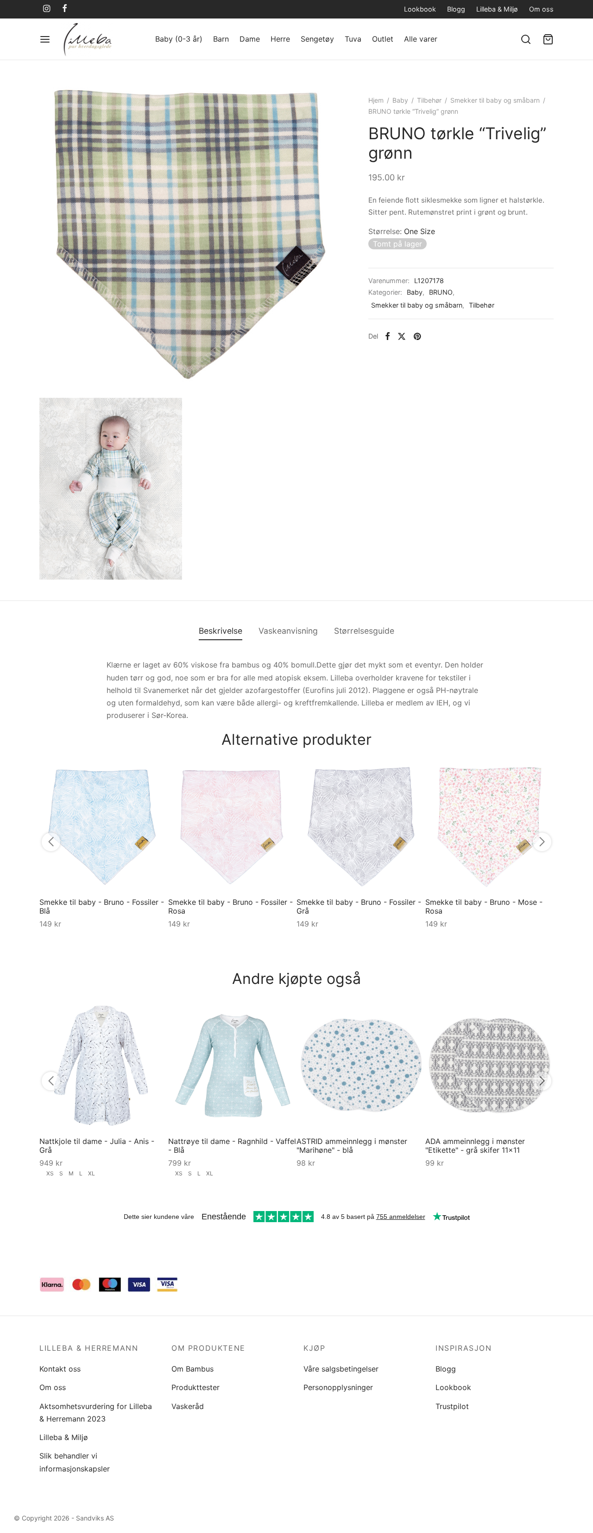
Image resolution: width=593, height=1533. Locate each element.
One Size (419, 230)
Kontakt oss (60, 1368)
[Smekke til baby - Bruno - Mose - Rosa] (489, 826)
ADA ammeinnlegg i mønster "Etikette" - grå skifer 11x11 (475, 1145)
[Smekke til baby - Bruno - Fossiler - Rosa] (232, 826)
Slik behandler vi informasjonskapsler (74, 1462)
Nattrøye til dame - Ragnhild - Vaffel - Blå (232, 1145)
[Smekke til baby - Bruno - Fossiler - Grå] (360, 826)
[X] (402, 336)
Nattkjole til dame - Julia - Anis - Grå (96, 1145)
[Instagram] (46, 9)
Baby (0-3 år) (178, 38)
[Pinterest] (417, 336)
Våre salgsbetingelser (341, 1368)
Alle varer (420, 38)
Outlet (382, 38)
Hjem (376, 100)
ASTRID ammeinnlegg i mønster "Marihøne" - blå (351, 1145)
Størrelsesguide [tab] (364, 631)
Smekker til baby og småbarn (495, 100)
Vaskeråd (187, 1406)
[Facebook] (64, 9)
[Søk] (525, 39)
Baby (400, 100)
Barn (221, 38)
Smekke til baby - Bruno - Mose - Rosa (484, 906)
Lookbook (420, 9)
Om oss (541, 9)
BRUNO (441, 292)
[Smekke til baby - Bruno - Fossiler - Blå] (103, 826)
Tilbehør (429, 100)
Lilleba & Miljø (497, 9)
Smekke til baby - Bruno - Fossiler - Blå (101, 906)
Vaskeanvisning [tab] (288, 631)
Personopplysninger (338, 1387)
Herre (280, 38)
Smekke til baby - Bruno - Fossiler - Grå (358, 906)
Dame (250, 38)
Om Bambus (192, 1368)
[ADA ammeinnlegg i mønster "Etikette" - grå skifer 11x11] (489, 1065)
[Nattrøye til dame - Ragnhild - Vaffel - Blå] (232, 1065)
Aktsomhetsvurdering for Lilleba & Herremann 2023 (95, 1412)
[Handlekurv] (548, 39)
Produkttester (195, 1387)
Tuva (353, 38)
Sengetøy (317, 38)
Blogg (456, 9)
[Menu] (44, 39)
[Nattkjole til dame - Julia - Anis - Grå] (103, 1065)
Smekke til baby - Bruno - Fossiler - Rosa (230, 906)
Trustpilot (452, 1406)
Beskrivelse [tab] (220, 631)
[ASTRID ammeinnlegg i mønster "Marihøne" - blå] (360, 1065)
